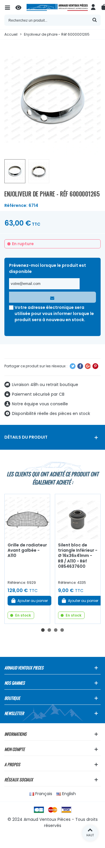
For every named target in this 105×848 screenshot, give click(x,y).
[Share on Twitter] (73, 366)
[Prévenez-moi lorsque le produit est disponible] (52, 297)
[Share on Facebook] (80, 366)
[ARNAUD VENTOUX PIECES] (57, 7)
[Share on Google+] (88, 366)
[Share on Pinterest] (95, 366)
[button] (43, 630)
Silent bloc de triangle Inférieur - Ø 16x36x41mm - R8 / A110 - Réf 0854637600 (77, 555)
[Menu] (9, 7)
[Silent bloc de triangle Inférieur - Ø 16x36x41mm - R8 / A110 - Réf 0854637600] (77, 516)
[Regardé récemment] (21, 7)
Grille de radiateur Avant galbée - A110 (27, 550)
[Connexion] (93, 7)
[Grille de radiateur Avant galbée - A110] (27, 516)
